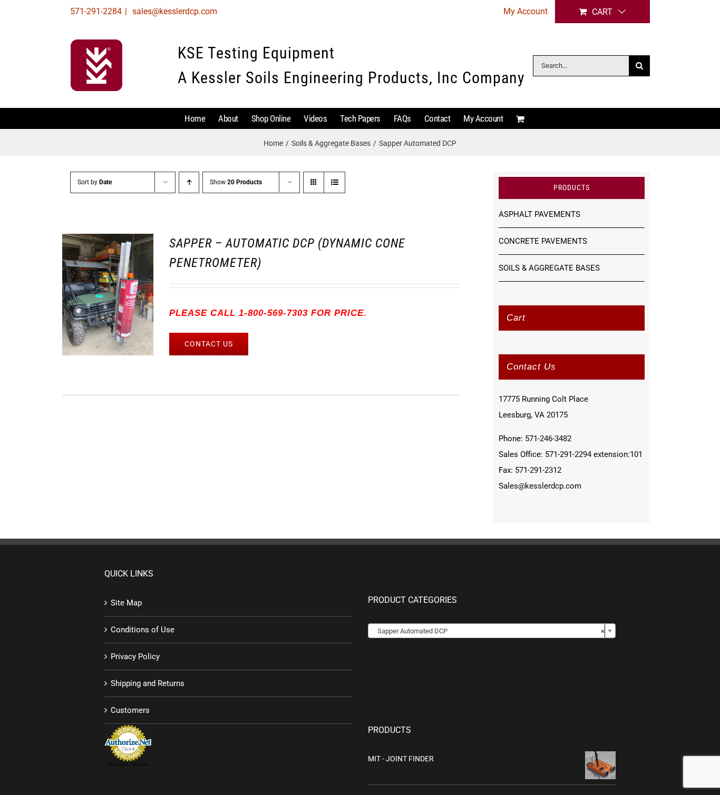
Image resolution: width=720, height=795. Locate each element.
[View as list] (334, 182)
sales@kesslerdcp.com (173, 11)
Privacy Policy (135, 656)
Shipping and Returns (147, 683)
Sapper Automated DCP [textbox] (489, 631)
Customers (130, 710)
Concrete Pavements (543, 241)
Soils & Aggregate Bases (549, 268)
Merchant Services (128, 764)
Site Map (126, 603)
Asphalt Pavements (539, 214)
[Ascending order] (189, 182)
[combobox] (492, 630)
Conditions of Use (142, 629)
